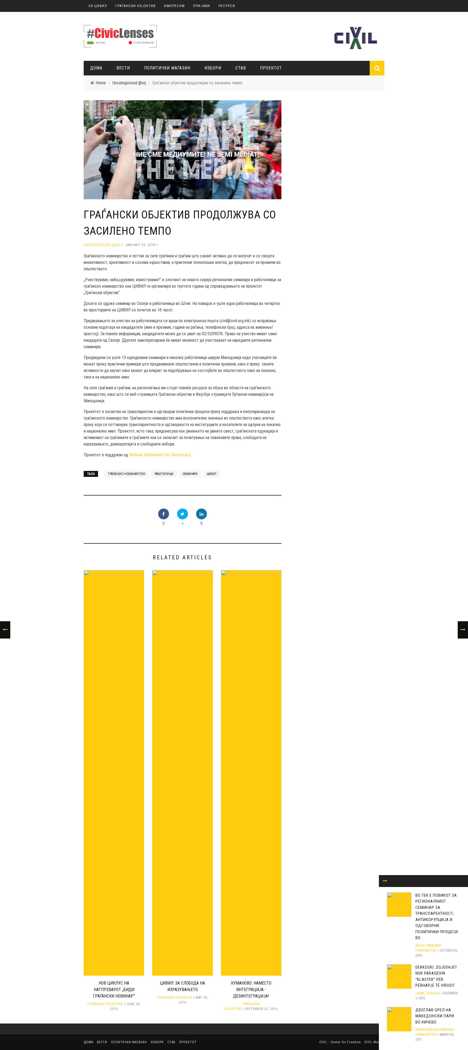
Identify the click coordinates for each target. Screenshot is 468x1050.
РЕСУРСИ (227, 6)
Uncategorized (426, 1030)
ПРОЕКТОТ (271, 68)
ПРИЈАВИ (201, 6)
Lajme (419, 993)
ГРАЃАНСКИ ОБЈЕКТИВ (135, 6)
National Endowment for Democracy (159, 454)
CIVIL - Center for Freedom (340, 1042)
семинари (190, 474)
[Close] (385, 881)
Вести (123, 68)
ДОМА (96, 68)
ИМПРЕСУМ (174, 6)
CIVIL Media (373, 1042)
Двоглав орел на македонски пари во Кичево (434, 1016)
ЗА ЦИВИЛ (97, 6)
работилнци (164, 474)
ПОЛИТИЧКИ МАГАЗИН (167, 68)
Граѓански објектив (105, 1004)
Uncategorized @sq (102, 245)
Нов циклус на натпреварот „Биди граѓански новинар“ (114, 990)
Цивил (211, 474)
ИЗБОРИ (212, 68)
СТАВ (240, 68)
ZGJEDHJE (433, 993)
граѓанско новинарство (126, 474)
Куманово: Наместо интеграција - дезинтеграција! (251, 990)
